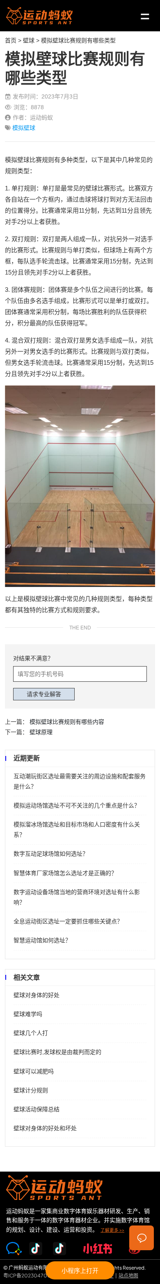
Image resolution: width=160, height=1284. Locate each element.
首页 (10, 40)
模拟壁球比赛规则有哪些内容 (67, 721)
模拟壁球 (23, 127)
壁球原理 (41, 732)
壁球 (28, 40)
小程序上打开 (80, 1270)
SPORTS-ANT (39, 15)
